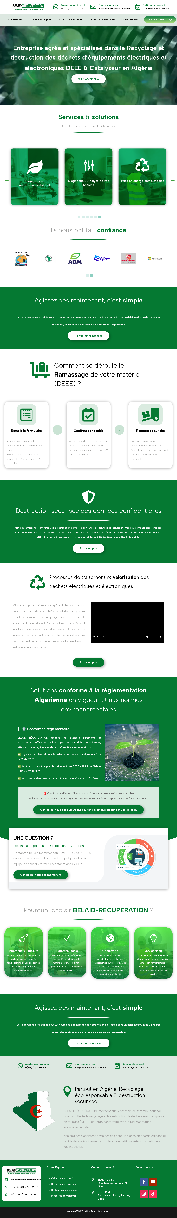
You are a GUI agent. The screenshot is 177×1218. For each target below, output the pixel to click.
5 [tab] (95, 217)
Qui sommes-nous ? (14, 20)
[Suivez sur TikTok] (153, 1194)
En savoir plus (90, 79)
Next (171, 178)
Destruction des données (102, 20)
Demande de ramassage (160, 19)
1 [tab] (79, 217)
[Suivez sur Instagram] (144, 1194)
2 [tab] (83, 217)
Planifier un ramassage (88, 335)
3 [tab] (87, 217)
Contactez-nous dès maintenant (40, 874)
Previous (5, 178)
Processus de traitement (71, 20)
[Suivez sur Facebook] (144, 1182)
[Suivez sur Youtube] (153, 1182)
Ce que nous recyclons (41, 20)
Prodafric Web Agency (96, 1214)
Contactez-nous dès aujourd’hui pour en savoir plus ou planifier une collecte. (88, 809)
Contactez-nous (129, 20)
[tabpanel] (34, 176)
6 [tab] (99, 217)
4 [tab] (91, 217)
